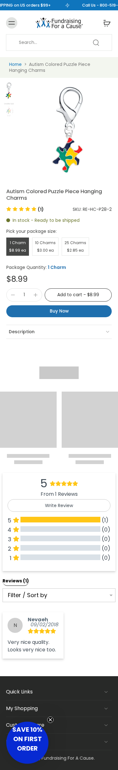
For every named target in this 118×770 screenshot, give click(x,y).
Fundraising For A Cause (68, 758)
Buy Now (59, 311)
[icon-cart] (105, 23)
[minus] (13, 295)
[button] (25, 209)
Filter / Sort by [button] (27, 595)
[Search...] (96, 42)
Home (15, 64)
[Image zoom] (69, 129)
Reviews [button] (16, 581)
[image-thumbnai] (9, 90)
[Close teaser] (50, 720)
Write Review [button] (59, 505)
